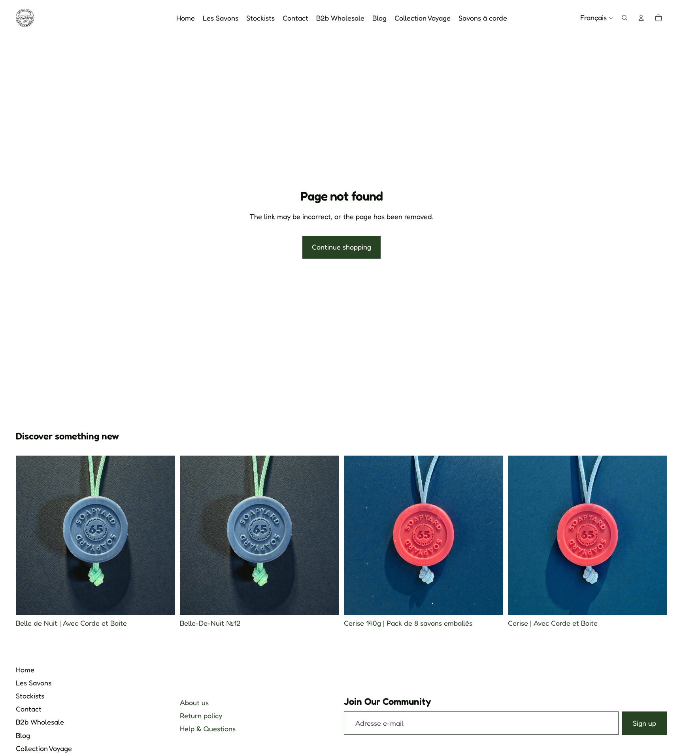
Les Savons (33, 682)
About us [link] (194, 702)
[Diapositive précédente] (192, 535)
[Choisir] (163, 603)
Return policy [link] (201, 715)
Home (25, 669)
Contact (29, 708)
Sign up (644, 723)
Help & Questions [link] (208, 728)
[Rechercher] (624, 17)
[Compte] (641, 17)
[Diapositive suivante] (327, 535)
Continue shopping (341, 246)
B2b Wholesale (40, 721)
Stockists (30, 695)
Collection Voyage (44, 748)
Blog (23, 735)
